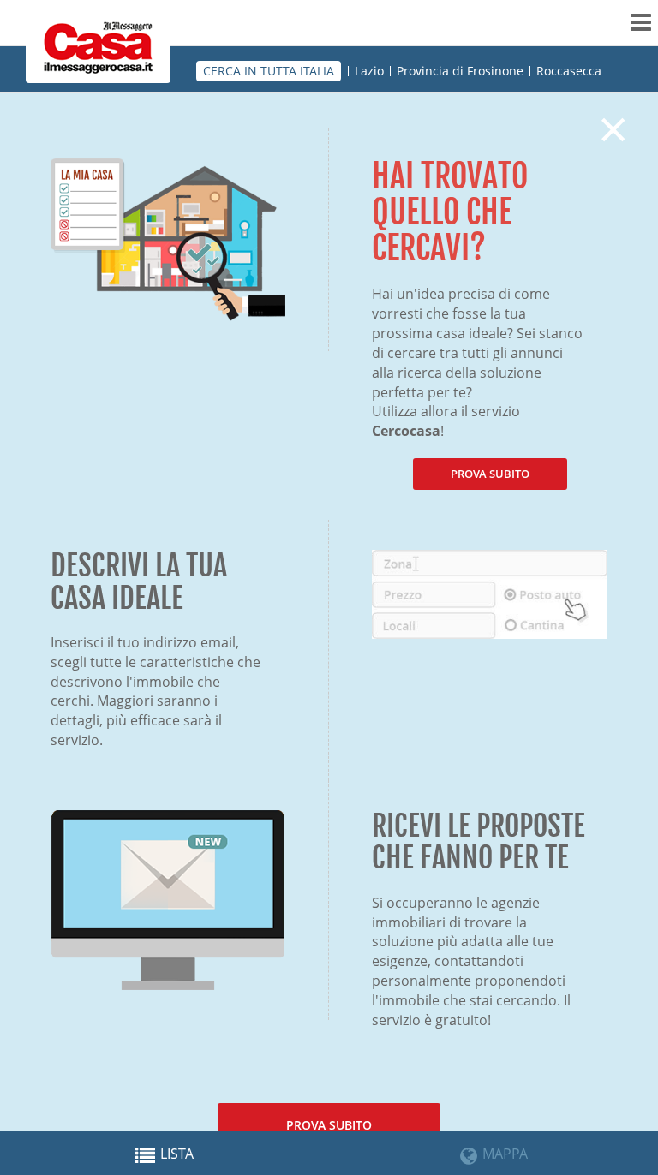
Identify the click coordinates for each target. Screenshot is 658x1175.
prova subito (490, 473)
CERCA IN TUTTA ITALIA (268, 71)
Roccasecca (568, 71)
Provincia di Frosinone (460, 71)
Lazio (369, 71)
